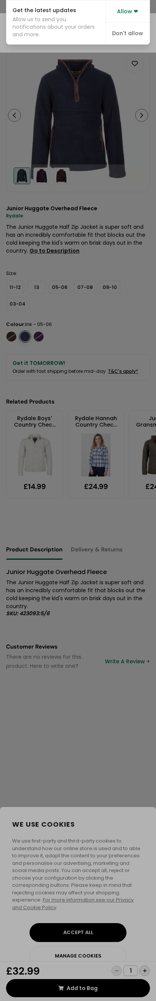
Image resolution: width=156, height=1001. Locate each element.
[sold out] (11, 336)
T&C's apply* (123, 371)
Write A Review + (127, 661)
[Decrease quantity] (116, 970)
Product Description (34, 549)
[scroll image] (22, 176)
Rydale (14, 216)
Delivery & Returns (97, 549)
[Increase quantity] (144, 970)
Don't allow (127, 33)
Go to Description (55, 251)
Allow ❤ (127, 11)
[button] (55, 22)
